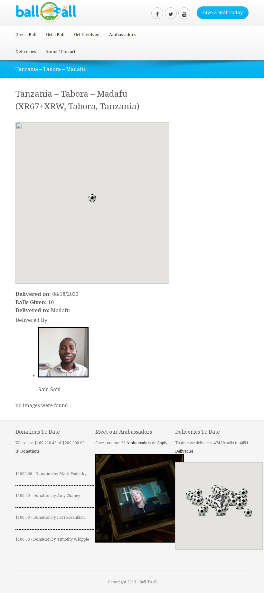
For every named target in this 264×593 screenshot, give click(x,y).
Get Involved (86, 34)
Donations (29, 451)
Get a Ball (55, 34)
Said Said (49, 389)
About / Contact (60, 51)
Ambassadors (122, 34)
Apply (162, 443)
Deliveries (25, 51)
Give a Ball (25, 34)
